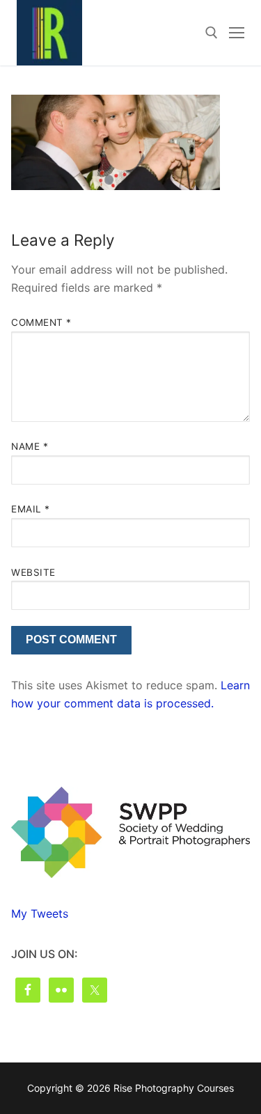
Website (33, 572)
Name (29, 446)
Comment (41, 322)
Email (30, 509)
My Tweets (39, 913)
